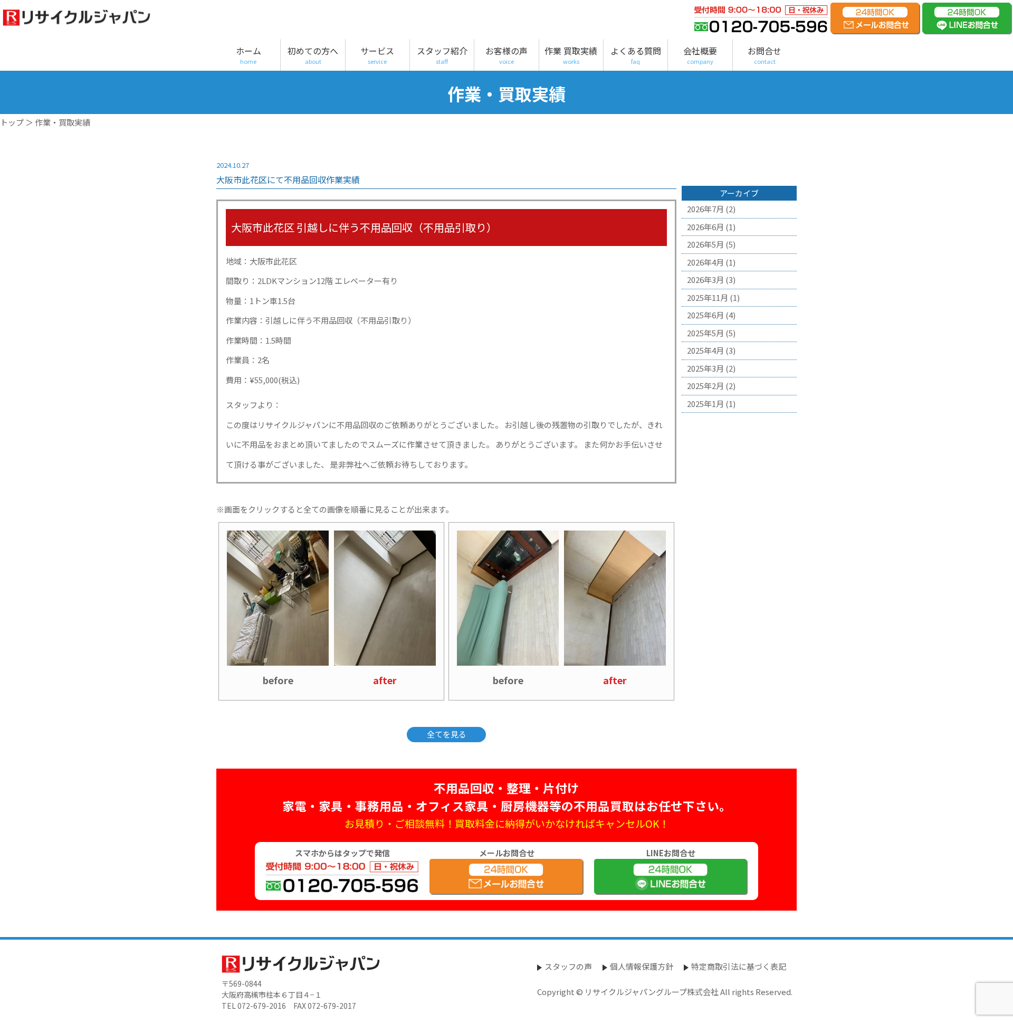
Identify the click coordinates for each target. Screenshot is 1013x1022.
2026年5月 (705, 244)
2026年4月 (705, 262)
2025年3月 (705, 368)
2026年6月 (705, 226)
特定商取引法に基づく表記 (738, 966)
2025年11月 (707, 297)
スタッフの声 (568, 966)
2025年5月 (705, 332)
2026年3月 (705, 279)
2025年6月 (705, 314)
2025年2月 (705, 385)
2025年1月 (705, 403)
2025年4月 (705, 350)
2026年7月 (705, 208)
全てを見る (446, 734)
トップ (12, 122)
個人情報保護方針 (641, 966)
